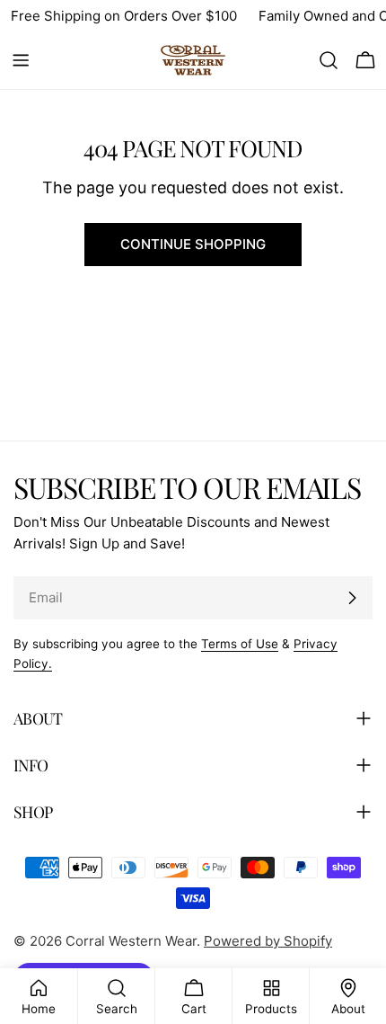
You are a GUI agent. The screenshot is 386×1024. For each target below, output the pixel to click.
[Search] (329, 60)
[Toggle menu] (21, 60)
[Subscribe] (352, 598)
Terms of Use (239, 644)
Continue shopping (193, 244)
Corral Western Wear (131, 940)
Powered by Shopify (268, 940)
